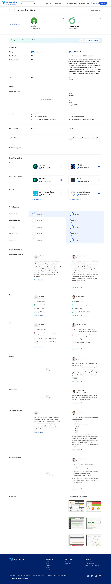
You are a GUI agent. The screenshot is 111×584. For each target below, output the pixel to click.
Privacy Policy (27, 575)
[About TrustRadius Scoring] (32, 52)
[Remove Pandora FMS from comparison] (101, 18)
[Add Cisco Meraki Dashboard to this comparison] (61, 193)
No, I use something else (91, 40)
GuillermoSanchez (80, 296)
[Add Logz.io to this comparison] (99, 180)
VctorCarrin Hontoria (81, 255)
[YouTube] (88, 576)
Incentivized (75, 284)
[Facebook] (92, 576)
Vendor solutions (59, 3)
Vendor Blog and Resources (92, 565)
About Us (48, 562)
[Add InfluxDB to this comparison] (99, 166)
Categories (48, 3)
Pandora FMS (74, 26)
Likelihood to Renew (14, 220)
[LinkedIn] (100, 576)
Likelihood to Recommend (16, 214)
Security (20, 575)
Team (47, 563)
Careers (48, 565)
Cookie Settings (64, 575)
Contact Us (48, 569)
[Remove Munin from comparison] (63, 18)
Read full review (38, 280)
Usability (11, 227)
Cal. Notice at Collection (52, 575)
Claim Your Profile (89, 563)
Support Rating (13, 233)
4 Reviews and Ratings (35, 28)
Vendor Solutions (89, 562)
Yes (81, 40)
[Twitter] (96, 576)
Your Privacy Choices (38, 575)
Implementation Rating (15, 240)
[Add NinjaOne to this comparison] (61, 166)
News (47, 567)
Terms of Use (12, 575)
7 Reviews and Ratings (73, 28)
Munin (33, 26)
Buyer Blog (68, 563)
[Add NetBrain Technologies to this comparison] (99, 193)
